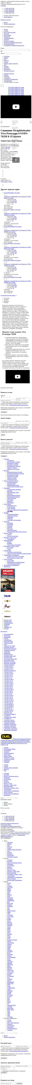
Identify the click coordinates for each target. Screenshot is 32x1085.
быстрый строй (8, 654)
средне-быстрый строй (10, 659)
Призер (9, 956)
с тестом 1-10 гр (8, 666)
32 (12, 204)
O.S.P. (9, 958)
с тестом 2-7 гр (8, 708)
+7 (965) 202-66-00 (9, 819)
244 (15, 233)
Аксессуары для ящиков (14, 544)
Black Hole (10, 1008)
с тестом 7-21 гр (8, 702)
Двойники (10, 517)
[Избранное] (1, 52)
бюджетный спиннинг (10, 648)
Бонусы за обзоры (9, 41)
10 (11, 237)
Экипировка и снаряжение (11, 555)
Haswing (9, 922)
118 (15, 219)
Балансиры (10, 499)
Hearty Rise (10, 983)
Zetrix (8, 935)
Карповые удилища (12, 464)
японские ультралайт (10, 663)
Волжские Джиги (12, 940)
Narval (9, 931)
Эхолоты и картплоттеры (14, 552)
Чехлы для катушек (12, 536)
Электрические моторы (13, 563)
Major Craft (10, 970)
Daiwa (9, 1002)
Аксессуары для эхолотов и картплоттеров (19, 553)
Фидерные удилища (12, 463)
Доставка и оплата (9, 71)
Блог (5, 65)
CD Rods (9, 1006)
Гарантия (6, 34)
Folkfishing (10, 899)
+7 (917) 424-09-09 (9, 817)
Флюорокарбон (11, 483)
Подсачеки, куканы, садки (11, 546)
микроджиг (7, 635)
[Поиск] (16, 1033)
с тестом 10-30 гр (9, 667)
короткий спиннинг (9, 721)
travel (5, 644)
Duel (8, 909)
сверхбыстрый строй (10, 656)
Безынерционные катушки (14, 472)
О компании (7, 750)
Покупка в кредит (6, 19)
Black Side (10, 903)
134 (15, 236)
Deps (8, 999)
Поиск (2, 48)
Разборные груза (11, 505)
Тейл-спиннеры (11, 498)
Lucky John (10, 916)
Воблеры (9, 491)
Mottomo (9, 963)
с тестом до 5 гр (8, 669)
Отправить (4, 412)
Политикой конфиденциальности (18, 405)
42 (13, 237)
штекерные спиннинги (10, 730)
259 (15, 250)
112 (15, 270)
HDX (8, 985)
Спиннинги (10, 460)
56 (13, 254)
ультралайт (7, 651)
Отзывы (6, 66)
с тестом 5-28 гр (8, 672)
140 (15, 287)
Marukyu (9, 969)
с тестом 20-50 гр (9, 705)
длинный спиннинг (9, 723)
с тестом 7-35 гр (8, 698)
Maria (8, 929)
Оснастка (6, 521)
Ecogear (9, 996)
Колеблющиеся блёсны (13, 495)
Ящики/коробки (8, 540)
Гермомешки (10, 539)
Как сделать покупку (10, 32)
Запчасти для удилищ (13, 469)
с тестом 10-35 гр (9, 701)
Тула (8, 884)
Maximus (9, 967)
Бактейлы (10, 501)
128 (15, 202)
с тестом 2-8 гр (8, 694)
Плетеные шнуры (12, 482)
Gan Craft (9, 887)
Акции (6, 29)
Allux (8, 1014)
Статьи (6, 62)
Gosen (9, 989)
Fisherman (10, 990)
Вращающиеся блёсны (13, 496)
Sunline (9, 945)
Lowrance (9, 973)
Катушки (6, 470)
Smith (8, 948)
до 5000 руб (7, 715)
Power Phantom (11, 957)
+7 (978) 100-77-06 (9, 820)
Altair (8, 1012)
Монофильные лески (13, 485)
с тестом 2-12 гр (8, 688)
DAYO (9, 883)
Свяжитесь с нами (9, 757)
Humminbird (10, 982)
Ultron (9, 892)
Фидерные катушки (12, 475)
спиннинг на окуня (9, 650)
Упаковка (6, 39)
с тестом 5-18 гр (8, 691)
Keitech (9, 974)
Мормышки (10, 502)
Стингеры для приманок (14, 520)
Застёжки (9, 526)
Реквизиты (7, 36)
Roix (8, 893)
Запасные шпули (12, 479)
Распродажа (7, 69)
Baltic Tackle (10, 1009)
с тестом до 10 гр (8, 673)
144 (15, 253)
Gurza (8, 986)
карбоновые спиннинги (10, 728)
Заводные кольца (12, 530)
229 (15, 267)
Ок (2, 838)
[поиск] (16, 798)
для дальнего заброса (10, 714)
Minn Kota (10, 964)
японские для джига (9, 662)
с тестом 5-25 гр (8, 675)
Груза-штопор (11, 507)
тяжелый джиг (8, 712)
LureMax (9, 886)
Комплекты (7, 566)
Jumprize (9, 905)
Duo (8, 998)
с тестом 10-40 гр (9, 679)
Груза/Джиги (7, 504)
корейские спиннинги (10, 724)
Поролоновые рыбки (13, 492)
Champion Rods (11, 1005)
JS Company (10, 976)
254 (15, 199)
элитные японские (9, 664)
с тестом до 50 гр (8, 699)
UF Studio (10, 915)
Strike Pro (9, 925)
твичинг (6, 638)
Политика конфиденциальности (13, 42)
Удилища (6, 459)
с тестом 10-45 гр (9, 710)
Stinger (9, 947)
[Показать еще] (1, 733)
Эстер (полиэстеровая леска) (15, 486)
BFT (8, 902)
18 (12, 271)
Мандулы (9, 494)
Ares (8, 908)
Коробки (9, 543)
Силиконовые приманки (14, 489)
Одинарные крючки (12, 514)
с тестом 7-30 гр (8, 711)
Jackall (9, 980)
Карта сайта (7, 754)
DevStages (11, 830)
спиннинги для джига (10, 727)
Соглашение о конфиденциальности (14, 45)
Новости (6, 60)
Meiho (9, 912)
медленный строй (9, 660)
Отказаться (7, 838)
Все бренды (4, 631)
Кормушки (10, 524)
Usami (9, 918)
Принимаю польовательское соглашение (14, 1071)
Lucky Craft (10, 972)
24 (12, 220)
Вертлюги (10, 528)
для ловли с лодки (9, 720)
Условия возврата (9, 38)
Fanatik (9, 993)
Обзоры (6, 57)
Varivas (9, 941)
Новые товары (8, 756)
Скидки (6, 31)
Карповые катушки (12, 476)
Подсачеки (10, 547)
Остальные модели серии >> (9, 295)
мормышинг (7, 637)
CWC (8, 913)
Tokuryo (9, 944)
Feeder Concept (11, 910)
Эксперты (7, 56)
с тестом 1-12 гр (8, 680)
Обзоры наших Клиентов (14, 849)
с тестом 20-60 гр (9, 707)
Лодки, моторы (8, 559)
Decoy (9, 1001)
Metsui (9, 966)
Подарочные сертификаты (11, 565)
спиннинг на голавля (10, 717)
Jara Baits (9, 979)
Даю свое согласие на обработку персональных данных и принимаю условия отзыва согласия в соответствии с (15, 403)
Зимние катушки (12, 478)
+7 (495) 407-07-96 (9, 816)
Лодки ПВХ (10, 560)
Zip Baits (9, 934)
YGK (8, 938)
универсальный (8, 643)
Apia (8, 1011)
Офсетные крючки (12, 515)
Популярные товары (9, 749)
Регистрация (7, 35)
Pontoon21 (10, 906)
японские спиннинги (10, 670)
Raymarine (10, 954)
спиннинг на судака (9, 646)
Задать (3, 434)
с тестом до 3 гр (8, 676)
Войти (6, 22)
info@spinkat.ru (8, 17)
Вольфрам (10, 511)
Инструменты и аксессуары (15, 558)
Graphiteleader (11, 988)
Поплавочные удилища (13, 466)
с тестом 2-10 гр (8, 682)
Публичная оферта (9, 44)
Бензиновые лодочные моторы (15, 562)
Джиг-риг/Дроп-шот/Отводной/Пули (17, 510)
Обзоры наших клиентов (11, 63)
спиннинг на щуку (9, 647)
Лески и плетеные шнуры (11, 480)
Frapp (8, 932)
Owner (9, 926)
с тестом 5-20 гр (8, 685)
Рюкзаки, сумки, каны (10, 537)
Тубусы (9, 534)
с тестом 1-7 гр (8, 678)
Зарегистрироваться (9, 24)
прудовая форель (8, 634)
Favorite (9, 992)
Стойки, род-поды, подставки (15, 556)
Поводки (9, 527)
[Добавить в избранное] (2, 85)
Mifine (9, 889)
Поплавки (10, 523)
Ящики (9, 542)
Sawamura (10, 951)
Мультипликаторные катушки (15, 473)
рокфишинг (7, 653)
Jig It (8, 977)
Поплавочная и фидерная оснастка (17, 531)
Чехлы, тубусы (8, 533)
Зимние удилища (12, 467)
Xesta (8, 896)
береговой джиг (8, 641)
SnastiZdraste (10, 900)
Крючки (6, 512)
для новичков (7, 640)
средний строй (8, 657)
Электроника (7, 550)
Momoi (9, 890)
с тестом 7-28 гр (8, 692)
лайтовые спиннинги (10, 726)
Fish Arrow (10, 897)
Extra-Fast (14, 201)
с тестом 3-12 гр (8, 696)
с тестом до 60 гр (8, 683)
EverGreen (10, 995)
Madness (9, 894)
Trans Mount (10, 942)
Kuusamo (9, 924)
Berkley (9, 919)
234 (15, 216)
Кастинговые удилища (13, 462)
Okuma (9, 960)
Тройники (10, 518)
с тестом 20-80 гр (9, 704)
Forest (8, 921)
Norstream (10, 961)
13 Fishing (10, 1017)
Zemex (9, 937)
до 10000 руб (7, 718)
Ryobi (8, 953)
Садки (9, 549)
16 (11, 254)
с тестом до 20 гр (8, 695)
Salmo (9, 928)
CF (8, 1004)
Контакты (6, 68)
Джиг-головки (11, 508)
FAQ (5, 59)
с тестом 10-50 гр (9, 689)
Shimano (9, 950)
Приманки (7, 488)
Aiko (8, 1015)
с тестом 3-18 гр (8, 686)
